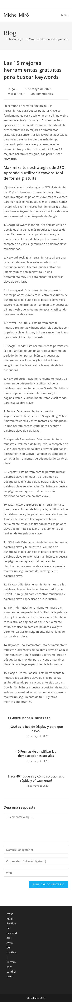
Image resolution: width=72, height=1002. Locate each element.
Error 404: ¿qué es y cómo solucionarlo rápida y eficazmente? (36, 778)
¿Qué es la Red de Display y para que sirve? (36, 729)
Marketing (15, 94)
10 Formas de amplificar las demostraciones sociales (36, 753)
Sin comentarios (42, 94)
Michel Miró (16, 15)
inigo (11, 89)
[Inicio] (5, 39)
